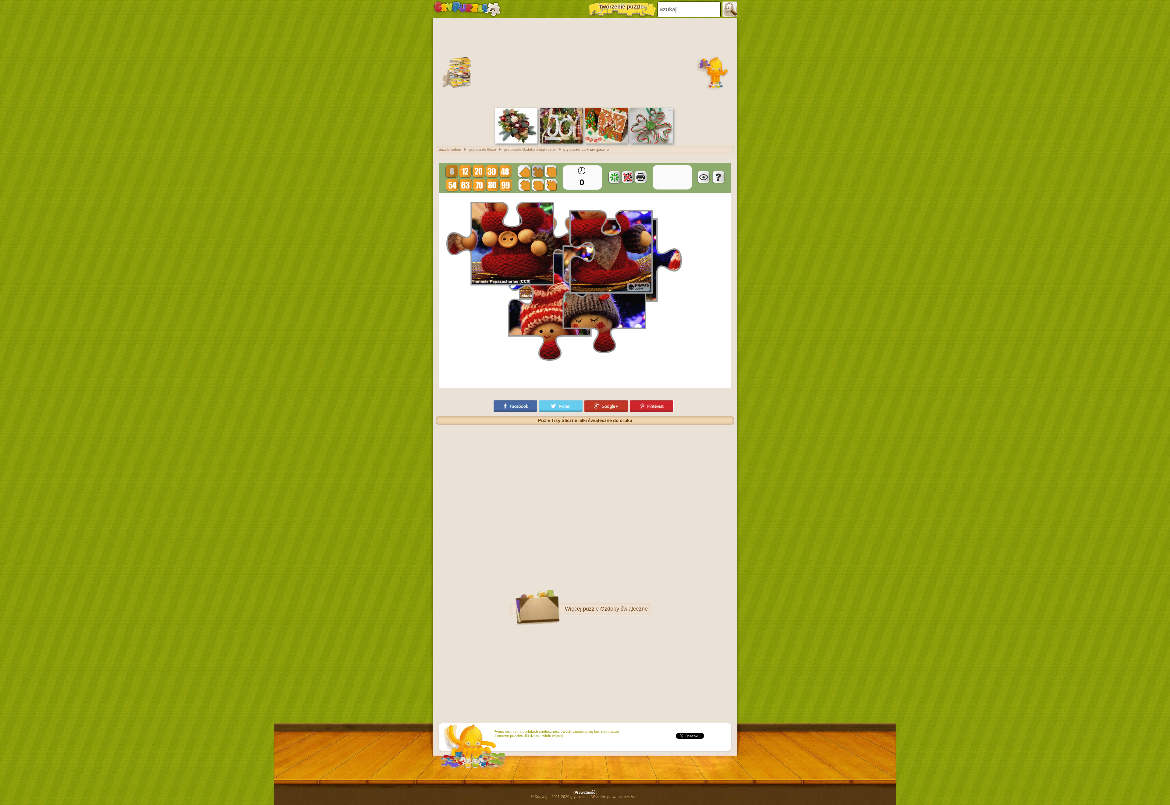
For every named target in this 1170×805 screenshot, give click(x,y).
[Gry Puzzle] (467, 9)
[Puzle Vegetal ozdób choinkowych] (516, 142)
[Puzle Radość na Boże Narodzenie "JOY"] (561, 142)
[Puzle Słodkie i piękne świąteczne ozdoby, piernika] (606, 142)
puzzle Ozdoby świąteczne (615, 609)
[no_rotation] (628, 177)
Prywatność (585, 792)
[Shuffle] (614, 177)
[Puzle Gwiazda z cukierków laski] (651, 142)
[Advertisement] (585, 62)
